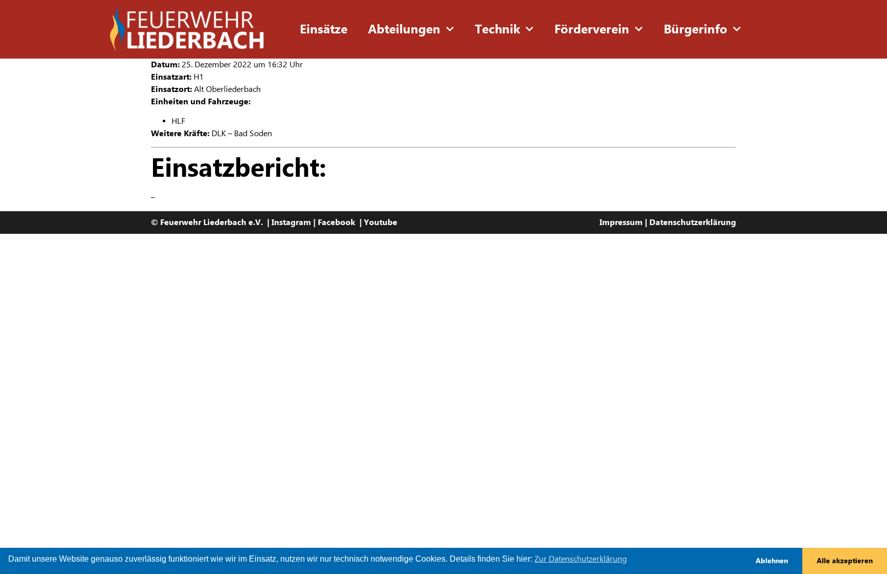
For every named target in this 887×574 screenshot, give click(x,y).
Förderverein (591, 29)
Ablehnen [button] (772, 560)
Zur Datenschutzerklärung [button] (580, 559)
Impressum (621, 222)
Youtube (380, 222)
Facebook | (341, 222)
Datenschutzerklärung (692, 222)
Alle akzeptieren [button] (845, 560)
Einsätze (324, 29)
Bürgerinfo (695, 29)
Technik (497, 29)
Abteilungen (404, 29)
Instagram (291, 222)
